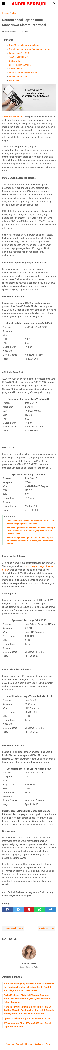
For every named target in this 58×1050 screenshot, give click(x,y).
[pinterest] (29, 909)
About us (10, 1044)
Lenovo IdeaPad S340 (19, 53)
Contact (19, 1044)
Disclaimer (39, 1044)
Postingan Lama (46, 928)
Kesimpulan (14, 80)
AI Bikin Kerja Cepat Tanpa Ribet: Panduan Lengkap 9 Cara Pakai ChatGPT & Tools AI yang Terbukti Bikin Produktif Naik (31, 531)
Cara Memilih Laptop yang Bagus (24, 45)
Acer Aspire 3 (15, 69)
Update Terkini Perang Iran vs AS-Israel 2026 (27, 1018)
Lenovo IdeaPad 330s (19, 76)
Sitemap (28, 1044)
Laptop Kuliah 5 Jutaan (20, 65)
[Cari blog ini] (54, 3)
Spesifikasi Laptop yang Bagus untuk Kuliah (29, 49)
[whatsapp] (39, 909)
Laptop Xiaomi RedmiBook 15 (23, 72)
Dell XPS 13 (14, 61)
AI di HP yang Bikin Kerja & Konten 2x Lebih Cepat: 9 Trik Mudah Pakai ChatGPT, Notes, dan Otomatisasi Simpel (30, 541)
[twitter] (18, 909)
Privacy (49, 1044)
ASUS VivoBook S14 (18, 57)
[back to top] (52, 1043)
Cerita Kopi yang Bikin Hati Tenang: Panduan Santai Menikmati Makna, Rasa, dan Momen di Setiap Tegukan (27, 998)
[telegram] (50, 909)
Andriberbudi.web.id (12, 116)
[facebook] (7, 909)
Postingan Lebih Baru (13, 928)
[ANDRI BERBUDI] (29, 3)
